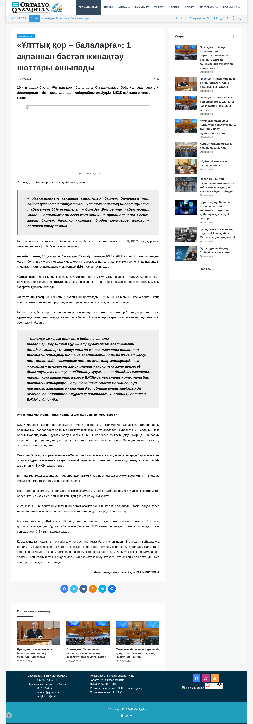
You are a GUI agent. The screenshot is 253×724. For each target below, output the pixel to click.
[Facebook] (64, 589)
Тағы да (206, 268)
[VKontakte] (83, 589)
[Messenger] (112, 589)
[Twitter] (74, 589)
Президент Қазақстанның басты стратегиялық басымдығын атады (34, 653)
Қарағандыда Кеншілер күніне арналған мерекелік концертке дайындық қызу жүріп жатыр (216, 210)
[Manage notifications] (9, 715)
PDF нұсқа (230, 7)
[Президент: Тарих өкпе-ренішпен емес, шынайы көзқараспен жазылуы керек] (88, 633)
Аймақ (122, 7)
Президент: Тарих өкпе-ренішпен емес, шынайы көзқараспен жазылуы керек (86, 653)
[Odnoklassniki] (93, 589)
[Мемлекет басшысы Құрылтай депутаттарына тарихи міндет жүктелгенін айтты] (137, 633)
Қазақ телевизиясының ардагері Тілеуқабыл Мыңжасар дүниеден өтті (217, 233)
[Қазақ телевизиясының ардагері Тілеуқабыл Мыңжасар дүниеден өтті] (186, 234)
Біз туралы (207, 7)
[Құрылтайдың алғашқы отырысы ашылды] (186, 149)
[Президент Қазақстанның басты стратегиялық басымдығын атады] (38, 633)
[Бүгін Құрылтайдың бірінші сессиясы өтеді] (186, 253)
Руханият (142, 7)
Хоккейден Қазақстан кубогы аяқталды (65, 18)
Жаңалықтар (88, 7)
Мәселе (173, 7)
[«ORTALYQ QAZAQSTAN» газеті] (37, 7)
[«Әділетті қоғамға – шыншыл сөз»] (186, 166)
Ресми (108, 7)
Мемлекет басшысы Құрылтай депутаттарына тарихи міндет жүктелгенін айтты (137, 653)
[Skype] (102, 589)
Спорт (189, 7)
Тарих (158, 7)
